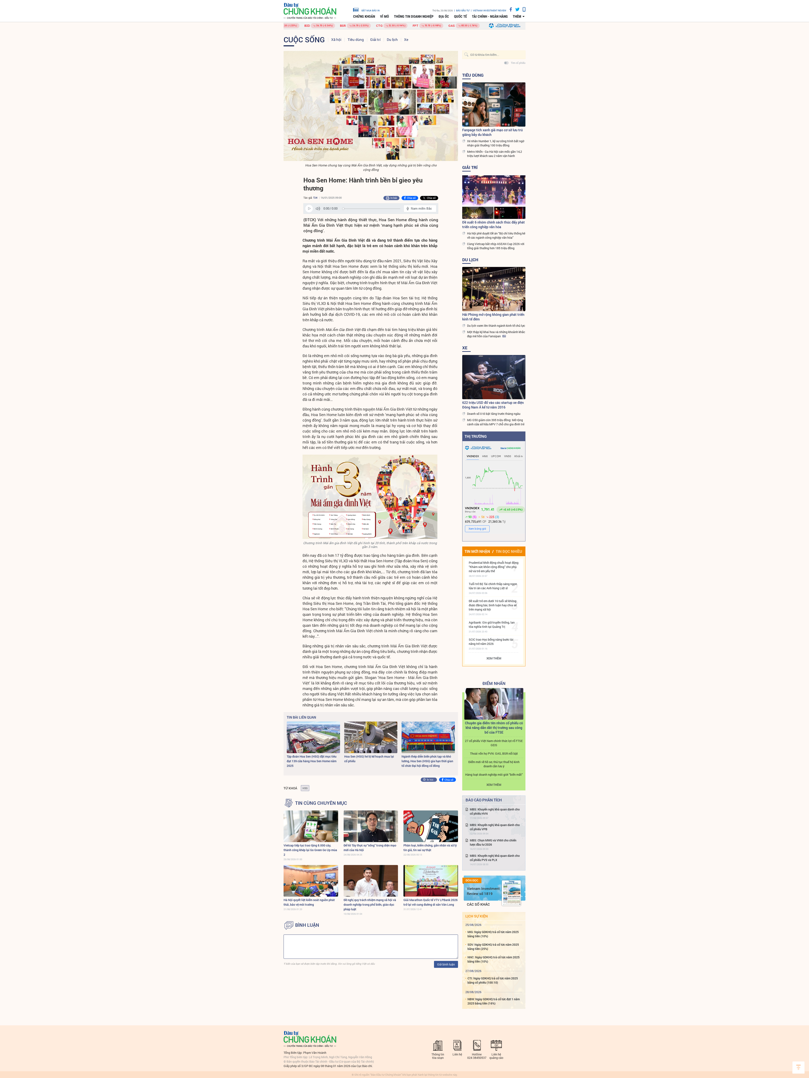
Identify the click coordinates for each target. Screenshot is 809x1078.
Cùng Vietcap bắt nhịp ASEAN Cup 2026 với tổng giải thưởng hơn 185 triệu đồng (495, 246)
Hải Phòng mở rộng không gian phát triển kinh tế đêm (493, 316)
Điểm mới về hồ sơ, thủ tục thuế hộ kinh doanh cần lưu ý (494, 764)
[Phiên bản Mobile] (522, 9)
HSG (305, 788)
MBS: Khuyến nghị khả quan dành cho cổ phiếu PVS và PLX (495, 858)
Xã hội (336, 39)
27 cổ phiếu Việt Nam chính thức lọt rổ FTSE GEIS (494, 743)
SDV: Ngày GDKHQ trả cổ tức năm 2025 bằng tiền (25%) (493, 947)
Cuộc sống (304, 39)
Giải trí (375, 39)
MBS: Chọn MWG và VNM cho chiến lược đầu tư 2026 (493, 842)
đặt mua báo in (371, 10)
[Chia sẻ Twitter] (516, 9)
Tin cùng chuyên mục (321, 803)
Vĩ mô (384, 16)
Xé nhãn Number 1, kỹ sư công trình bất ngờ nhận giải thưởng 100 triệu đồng (495, 143)
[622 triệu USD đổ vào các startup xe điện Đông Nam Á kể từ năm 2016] (493, 377)
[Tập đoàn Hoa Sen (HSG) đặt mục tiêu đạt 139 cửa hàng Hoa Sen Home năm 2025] (313, 737)
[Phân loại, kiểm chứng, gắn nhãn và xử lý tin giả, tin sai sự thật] (430, 826)
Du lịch (392, 39)
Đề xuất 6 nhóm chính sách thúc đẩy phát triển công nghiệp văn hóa (493, 224)
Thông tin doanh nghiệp (414, 16)
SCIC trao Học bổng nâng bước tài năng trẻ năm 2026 (491, 641)
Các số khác (478, 904)
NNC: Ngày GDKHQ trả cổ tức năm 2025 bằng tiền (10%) (493, 959)
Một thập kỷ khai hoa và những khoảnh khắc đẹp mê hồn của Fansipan (496, 334)
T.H (315, 198)
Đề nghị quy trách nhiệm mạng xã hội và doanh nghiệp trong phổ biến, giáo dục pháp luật (370, 904)
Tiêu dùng (356, 39)
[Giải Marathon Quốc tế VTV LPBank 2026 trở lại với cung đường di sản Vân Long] (430, 881)
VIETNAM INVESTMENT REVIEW (489, 10)
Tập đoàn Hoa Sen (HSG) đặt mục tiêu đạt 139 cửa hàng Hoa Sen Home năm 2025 (311, 761)
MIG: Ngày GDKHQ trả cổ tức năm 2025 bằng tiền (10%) (493, 934)
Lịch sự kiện (476, 916)
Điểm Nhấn (493, 683)
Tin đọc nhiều (509, 551)
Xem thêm (493, 658)
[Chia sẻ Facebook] (509, 9)
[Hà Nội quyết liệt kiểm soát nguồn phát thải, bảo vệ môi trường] (311, 881)
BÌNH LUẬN (307, 925)
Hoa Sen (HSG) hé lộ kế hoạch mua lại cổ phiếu (369, 758)
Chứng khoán (364, 16)
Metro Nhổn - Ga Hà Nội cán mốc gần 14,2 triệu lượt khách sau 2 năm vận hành (494, 154)
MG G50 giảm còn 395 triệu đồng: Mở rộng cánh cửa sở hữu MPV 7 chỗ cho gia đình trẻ (495, 422)
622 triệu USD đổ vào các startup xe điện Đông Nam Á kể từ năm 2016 (493, 404)
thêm (517, 16)
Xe (406, 39)
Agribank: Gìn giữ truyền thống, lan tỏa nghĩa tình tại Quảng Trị (492, 624)
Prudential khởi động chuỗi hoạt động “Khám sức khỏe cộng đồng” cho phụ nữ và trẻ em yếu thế (493, 567)
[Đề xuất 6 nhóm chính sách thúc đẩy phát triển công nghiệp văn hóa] (493, 197)
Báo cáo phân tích (484, 799)
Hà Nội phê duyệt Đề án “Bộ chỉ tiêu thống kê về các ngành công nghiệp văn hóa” (496, 235)
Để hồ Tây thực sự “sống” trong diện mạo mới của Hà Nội (370, 847)
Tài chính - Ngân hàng (490, 16)
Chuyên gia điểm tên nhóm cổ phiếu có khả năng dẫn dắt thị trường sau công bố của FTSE (494, 727)
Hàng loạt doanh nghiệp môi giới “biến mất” (494, 775)
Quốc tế (460, 16)
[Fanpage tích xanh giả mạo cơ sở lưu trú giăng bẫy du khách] (493, 104)
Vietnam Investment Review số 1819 (483, 891)
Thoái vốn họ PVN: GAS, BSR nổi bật (494, 753)
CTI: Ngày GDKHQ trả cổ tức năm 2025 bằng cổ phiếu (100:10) (492, 980)
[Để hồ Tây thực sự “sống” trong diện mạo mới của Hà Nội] (371, 826)
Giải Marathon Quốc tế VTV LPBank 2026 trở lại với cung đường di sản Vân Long (430, 902)
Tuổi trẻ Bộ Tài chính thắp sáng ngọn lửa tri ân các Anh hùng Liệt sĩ (493, 586)
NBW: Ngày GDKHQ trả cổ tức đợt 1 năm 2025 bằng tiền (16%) (493, 1001)
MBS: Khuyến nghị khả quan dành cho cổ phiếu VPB (495, 827)
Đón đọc (472, 880)
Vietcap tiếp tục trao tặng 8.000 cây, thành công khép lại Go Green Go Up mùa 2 (310, 850)
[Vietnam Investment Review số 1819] (511, 893)
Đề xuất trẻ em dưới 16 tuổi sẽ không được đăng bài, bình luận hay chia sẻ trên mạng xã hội (493, 605)
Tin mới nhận (477, 551)
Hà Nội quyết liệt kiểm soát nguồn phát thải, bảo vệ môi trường (309, 902)
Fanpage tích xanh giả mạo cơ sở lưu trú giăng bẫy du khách (492, 132)
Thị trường (476, 436)
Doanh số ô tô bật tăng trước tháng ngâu (493, 414)
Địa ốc (444, 16)
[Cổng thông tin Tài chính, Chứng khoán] (310, 11)
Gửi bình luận (446, 964)
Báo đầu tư (462, 10)
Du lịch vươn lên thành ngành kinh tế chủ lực (496, 326)
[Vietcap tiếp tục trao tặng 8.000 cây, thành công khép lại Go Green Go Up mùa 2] (311, 826)
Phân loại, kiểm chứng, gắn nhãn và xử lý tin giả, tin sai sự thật (430, 847)
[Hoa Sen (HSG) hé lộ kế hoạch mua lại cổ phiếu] (371, 737)
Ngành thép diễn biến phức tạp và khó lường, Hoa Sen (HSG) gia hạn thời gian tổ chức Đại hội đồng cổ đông (427, 761)
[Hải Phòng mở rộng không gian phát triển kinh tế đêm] (493, 289)
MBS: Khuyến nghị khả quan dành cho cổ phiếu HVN (495, 811)
